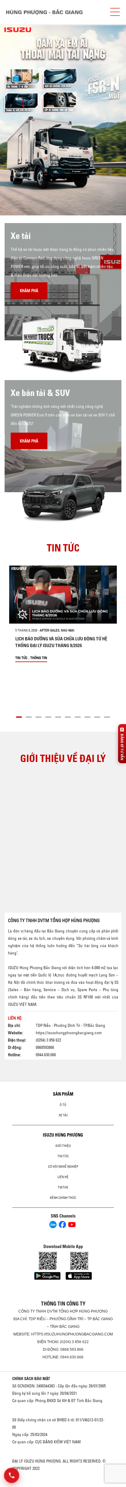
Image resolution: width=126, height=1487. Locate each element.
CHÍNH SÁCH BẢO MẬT (31, 1378)
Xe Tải (63, 1115)
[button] (19, 716)
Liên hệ (63, 1177)
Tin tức (21, 657)
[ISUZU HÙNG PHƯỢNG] (44, 12)
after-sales (49, 630)
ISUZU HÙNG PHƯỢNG (63, 1135)
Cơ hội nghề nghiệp (63, 1166)
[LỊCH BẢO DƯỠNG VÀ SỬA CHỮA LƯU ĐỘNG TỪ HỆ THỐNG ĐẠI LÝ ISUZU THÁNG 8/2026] (63, 595)
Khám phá (29, 290)
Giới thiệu (63, 1146)
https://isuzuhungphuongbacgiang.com (69, 1032)
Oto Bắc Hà (63, 1485)
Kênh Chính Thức (63, 1198)
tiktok (63, 1187)
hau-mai (67, 630)
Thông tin (38, 657)
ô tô (63, 1105)
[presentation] (17, 119)
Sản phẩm (63, 1094)
